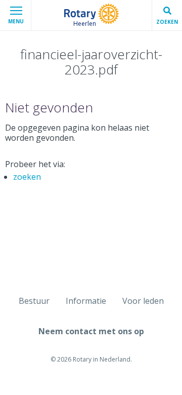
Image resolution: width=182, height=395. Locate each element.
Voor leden (143, 300)
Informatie (86, 300)
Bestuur (34, 300)
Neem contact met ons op (91, 331)
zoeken (27, 176)
